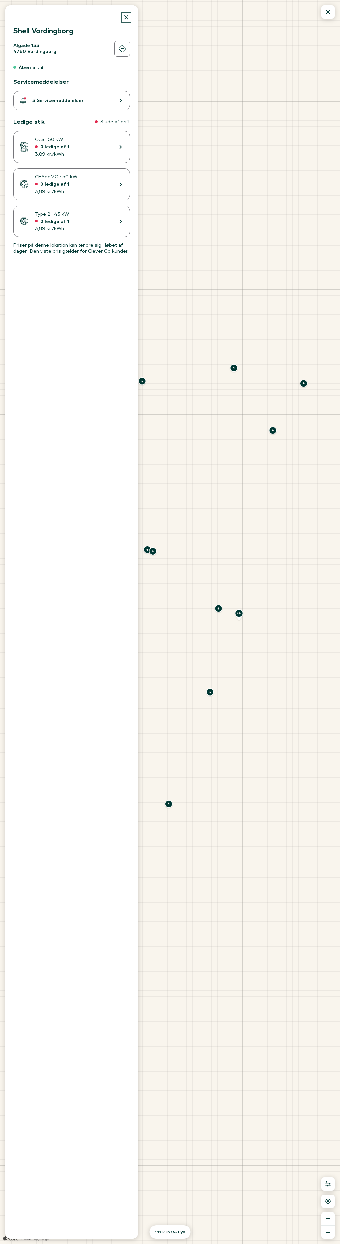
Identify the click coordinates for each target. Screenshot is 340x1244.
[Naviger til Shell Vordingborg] (122, 49)
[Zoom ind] (328, 1218)
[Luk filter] (328, 1184)
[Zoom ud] (328, 1232)
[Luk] (126, 17)
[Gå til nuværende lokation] (328, 1201)
